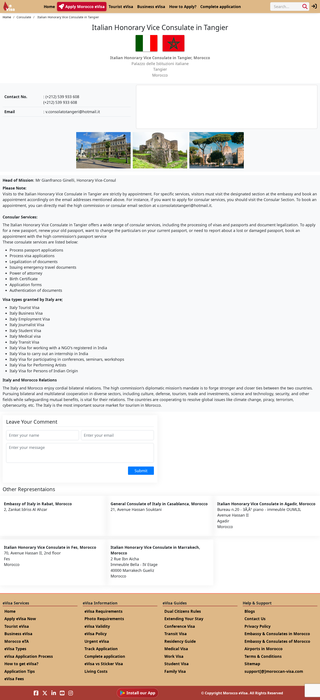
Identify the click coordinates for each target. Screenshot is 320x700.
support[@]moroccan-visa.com (273, 671)
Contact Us (255, 618)
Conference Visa (179, 626)
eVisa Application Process (28, 656)
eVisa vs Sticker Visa (103, 663)
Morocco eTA (16, 641)
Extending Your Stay (183, 618)
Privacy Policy (257, 626)
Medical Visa (176, 648)
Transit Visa (175, 633)
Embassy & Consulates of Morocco (277, 641)
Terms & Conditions (263, 656)
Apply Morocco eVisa (85, 6)
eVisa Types (15, 648)
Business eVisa (151, 6)
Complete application (220, 6)
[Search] (304, 6)
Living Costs (96, 671)
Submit (141, 470)
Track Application (101, 648)
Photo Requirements (104, 618)
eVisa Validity (97, 626)
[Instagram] (70, 693)
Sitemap (252, 663)
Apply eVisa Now (20, 618)
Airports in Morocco (263, 648)
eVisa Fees (14, 678)
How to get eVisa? (21, 663)
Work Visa (174, 656)
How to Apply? (182, 6)
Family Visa (175, 671)
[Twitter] (45, 693)
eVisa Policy (95, 633)
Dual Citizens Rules (182, 611)
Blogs (249, 611)
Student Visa (176, 663)
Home (49, 6)
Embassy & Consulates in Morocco (277, 633)
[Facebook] (36, 693)
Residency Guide (180, 641)
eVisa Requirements (103, 611)
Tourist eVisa (121, 6)
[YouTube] (62, 693)
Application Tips (19, 671)
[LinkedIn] (53, 693)
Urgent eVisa (96, 641)
